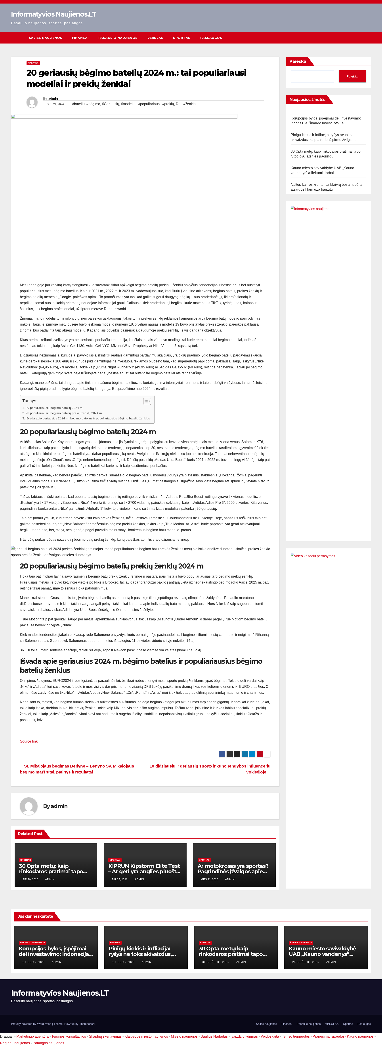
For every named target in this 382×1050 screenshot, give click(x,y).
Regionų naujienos (15, 1043)
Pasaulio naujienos (118, 38)
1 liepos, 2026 (34, 962)
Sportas (182, 38)
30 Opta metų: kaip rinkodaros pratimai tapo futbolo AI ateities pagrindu (54, 871)
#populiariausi (149, 104)
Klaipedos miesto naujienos (146, 1036)
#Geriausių (110, 104)
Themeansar (87, 1023)
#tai (178, 104)
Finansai (80, 38)
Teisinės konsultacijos (69, 1036)
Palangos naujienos (48, 1043)
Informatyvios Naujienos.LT (53, 14)
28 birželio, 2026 (306, 962)
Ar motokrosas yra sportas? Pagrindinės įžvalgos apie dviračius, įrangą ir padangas (234, 871)
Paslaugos (211, 38)
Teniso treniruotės (296, 1036)
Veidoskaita (270, 1036)
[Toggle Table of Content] (145, 401)
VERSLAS (155, 38)
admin (53, 98)
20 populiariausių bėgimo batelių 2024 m (54, 407)
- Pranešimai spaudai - (329, 1036)
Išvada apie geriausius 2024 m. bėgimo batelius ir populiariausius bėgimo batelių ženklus (88, 418)
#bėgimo (93, 104)
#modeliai (128, 104)
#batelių (78, 104)
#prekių (168, 104)
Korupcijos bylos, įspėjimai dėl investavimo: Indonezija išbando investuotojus (54, 954)
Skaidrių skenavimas (105, 1036)
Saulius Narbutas (214, 1036)
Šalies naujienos (45, 38)
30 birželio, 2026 (216, 962)
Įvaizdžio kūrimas (244, 1036)
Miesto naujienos (184, 1036)
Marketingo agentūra (32, 1036)
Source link (29, 741)
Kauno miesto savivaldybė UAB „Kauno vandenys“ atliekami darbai (322, 954)
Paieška (298, 61)
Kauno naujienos (360, 1036)
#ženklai (190, 104)
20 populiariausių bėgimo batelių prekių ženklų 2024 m (64, 413)
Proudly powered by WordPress (31, 1023)
